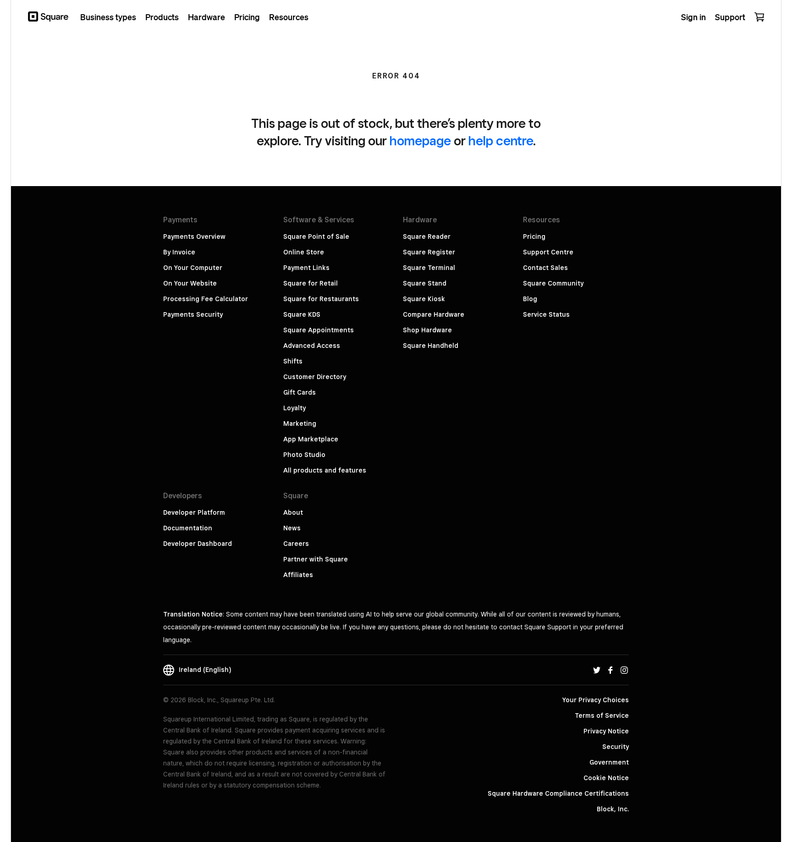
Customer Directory (314, 376)
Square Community (553, 283)
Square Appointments (318, 330)
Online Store (303, 252)
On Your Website (190, 283)
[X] (596, 669)
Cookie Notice (606, 777)
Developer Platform (194, 512)
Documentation (187, 528)
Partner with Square (315, 559)
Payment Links (306, 267)
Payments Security (193, 314)
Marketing (299, 423)
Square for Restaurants (321, 299)
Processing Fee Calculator (205, 299)
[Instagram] (624, 669)
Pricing (534, 236)
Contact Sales (545, 267)
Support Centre (548, 252)
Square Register (429, 252)
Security (615, 746)
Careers (296, 543)
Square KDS (301, 314)
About (293, 512)
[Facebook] (610, 669)
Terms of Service (602, 715)
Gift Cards (299, 392)
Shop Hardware (427, 330)
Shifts (292, 361)
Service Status (546, 314)
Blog (530, 299)
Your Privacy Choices (595, 700)
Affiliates (298, 574)
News (292, 528)
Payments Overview (194, 236)
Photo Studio (304, 454)
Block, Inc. (613, 809)
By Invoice (179, 252)
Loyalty (294, 408)
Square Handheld (430, 345)
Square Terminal (429, 267)
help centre (500, 140)
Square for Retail (310, 283)
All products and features (324, 470)
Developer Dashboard (197, 543)
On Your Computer (192, 267)
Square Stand (424, 283)
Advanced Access (311, 345)
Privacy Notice (606, 731)
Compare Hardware (433, 314)
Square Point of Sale (316, 236)
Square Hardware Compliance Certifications (558, 793)
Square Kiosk (424, 299)
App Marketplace (310, 439)
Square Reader (427, 236)
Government (609, 762)
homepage (420, 140)
